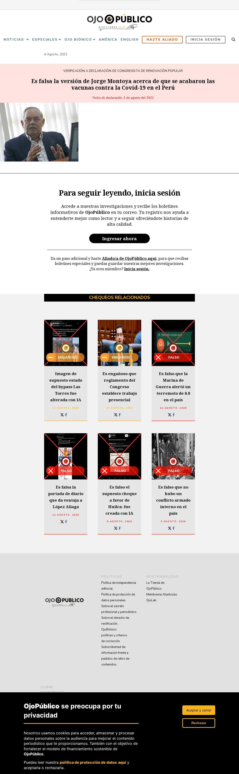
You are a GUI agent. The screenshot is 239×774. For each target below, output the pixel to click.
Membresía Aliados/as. (162, 594)
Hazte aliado (162, 39)
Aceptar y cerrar (198, 710)
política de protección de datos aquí (93, 762)
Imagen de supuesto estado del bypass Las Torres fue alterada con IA (65, 386)
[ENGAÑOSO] (65, 343)
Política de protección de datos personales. (118, 597)
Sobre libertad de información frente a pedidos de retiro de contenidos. (115, 656)
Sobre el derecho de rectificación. (115, 621)
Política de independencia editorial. (118, 586)
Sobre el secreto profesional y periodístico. (119, 609)
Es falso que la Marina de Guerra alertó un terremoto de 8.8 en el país (173, 386)
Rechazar (198, 723)
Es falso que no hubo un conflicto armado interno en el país (173, 500)
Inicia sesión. (137, 268)
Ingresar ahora (119, 238)
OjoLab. (151, 600)
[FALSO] (173, 343)
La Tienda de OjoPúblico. (155, 586)
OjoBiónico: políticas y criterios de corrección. (114, 635)
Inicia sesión (205, 39)
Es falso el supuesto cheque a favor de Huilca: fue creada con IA (119, 500)
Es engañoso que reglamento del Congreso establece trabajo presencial (119, 386)
